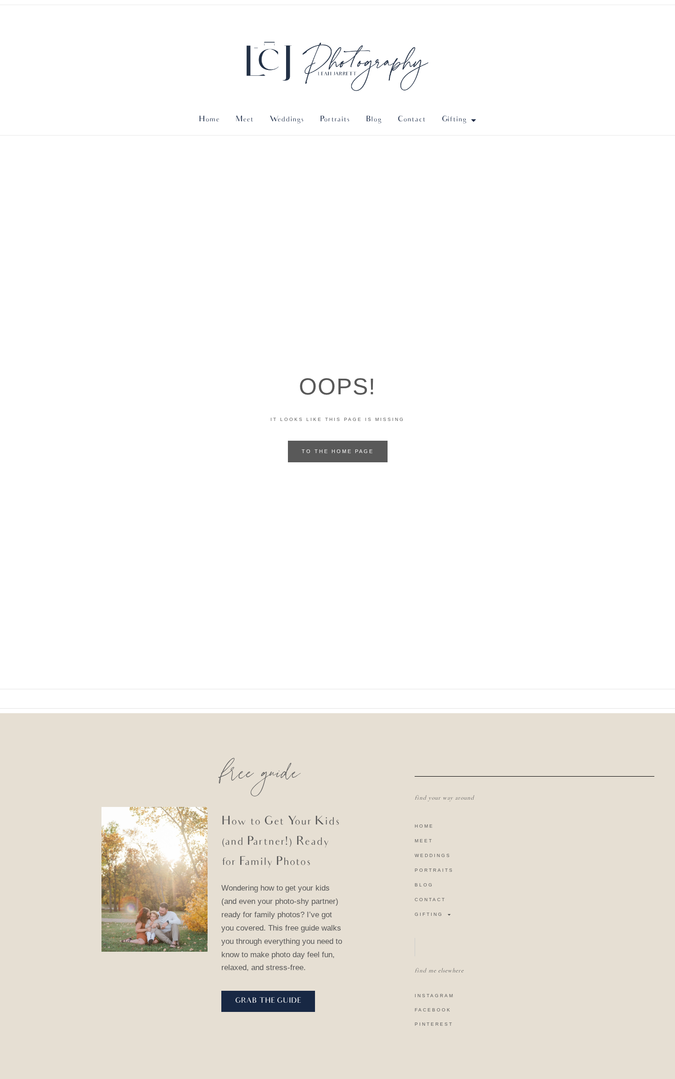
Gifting (454, 120)
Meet (424, 840)
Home (424, 826)
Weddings (433, 855)
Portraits (434, 870)
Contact (430, 899)
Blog (424, 884)
